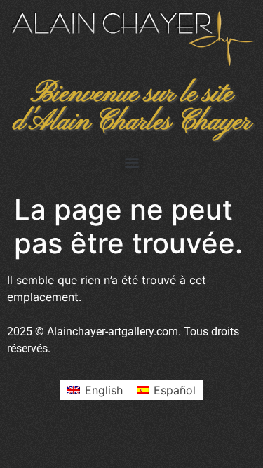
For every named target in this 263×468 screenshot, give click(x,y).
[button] (131, 161)
